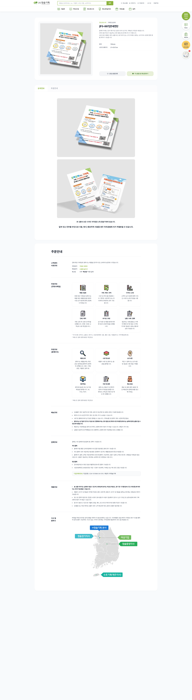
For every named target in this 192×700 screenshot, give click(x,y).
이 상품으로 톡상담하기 (141, 73)
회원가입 (156, 3)
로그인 (149, 3)
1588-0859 (83, 266)
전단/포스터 (102, 22)
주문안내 (54, 88)
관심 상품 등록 (113, 73)
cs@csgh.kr (84, 269)
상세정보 (41, 88)
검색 (109, 3)
